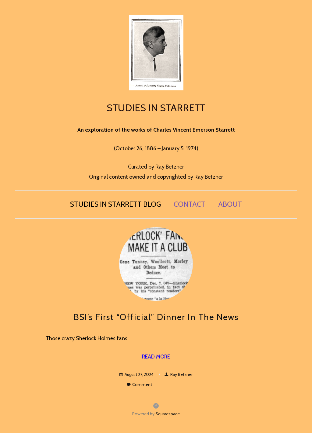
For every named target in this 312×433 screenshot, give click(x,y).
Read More (156, 357)
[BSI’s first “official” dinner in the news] (156, 264)
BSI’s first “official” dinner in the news (156, 317)
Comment (142, 384)
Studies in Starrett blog (115, 204)
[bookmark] (156, 52)
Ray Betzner (181, 374)
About (230, 204)
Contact (189, 204)
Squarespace (167, 414)
